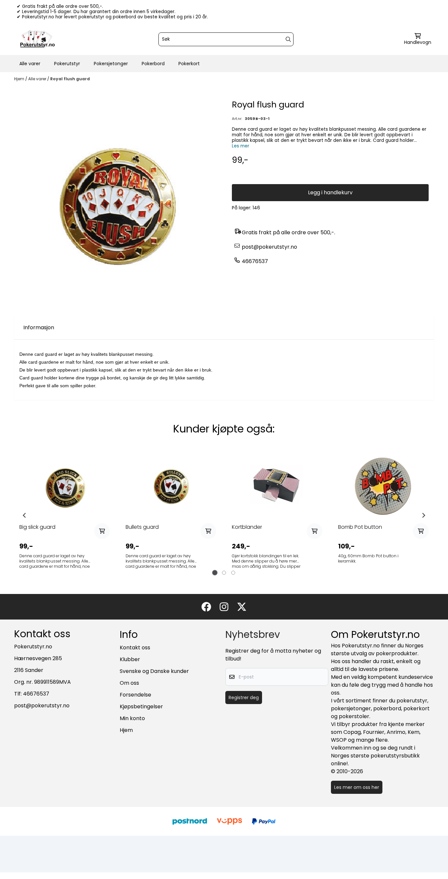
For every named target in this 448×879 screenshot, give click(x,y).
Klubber (130, 659)
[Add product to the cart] (102, 531)
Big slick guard (37, 527)
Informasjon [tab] (38, 327)
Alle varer (29, 63)
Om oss (129, 683)
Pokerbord (153, 63)
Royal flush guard (70, 79)
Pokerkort (189, 63)
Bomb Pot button (360, 527)
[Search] (288, 39)
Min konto (132, 718)
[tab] (215, 573)
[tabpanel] (64, 515)
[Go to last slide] (24, 515)
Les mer (240, 146)
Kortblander (247, 527)
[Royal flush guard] (117, 201)
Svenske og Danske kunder (154, 671)
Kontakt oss (135, 647)
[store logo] (37, 39)
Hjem (19, 79)
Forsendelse (135, 694)
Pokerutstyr (67, 63)
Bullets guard (142, 527)
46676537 (255, 261)
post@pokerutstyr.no (269, 247)
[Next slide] (423, 515)
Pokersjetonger (111, 63)
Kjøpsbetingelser (141, 706)
